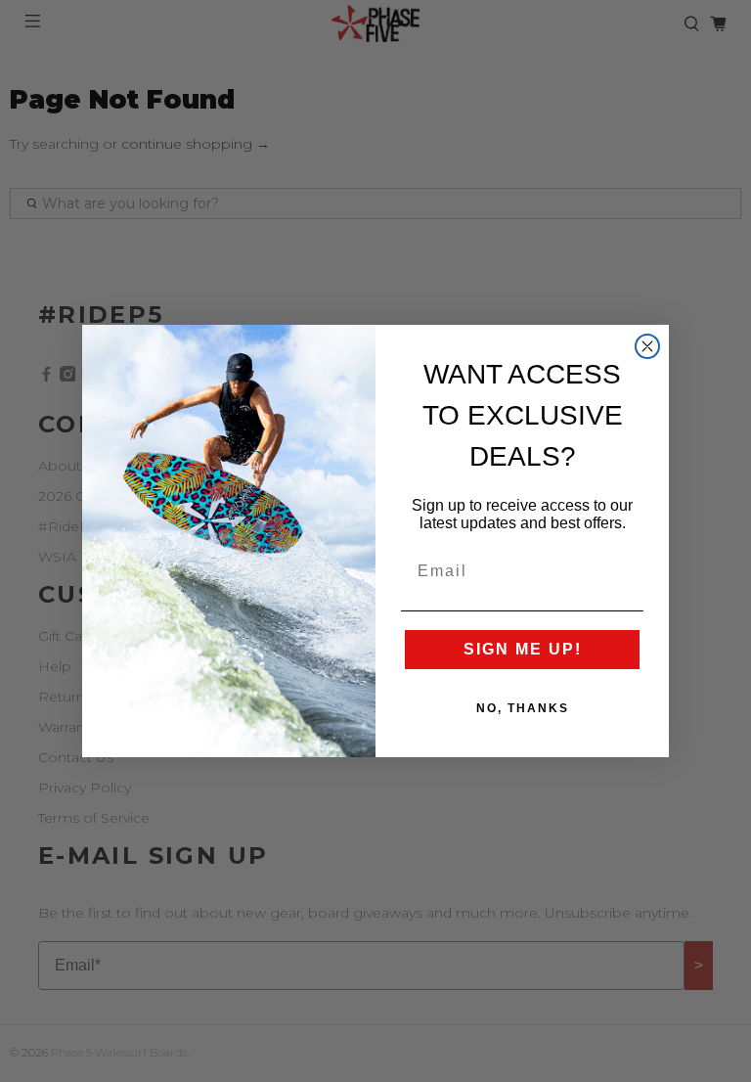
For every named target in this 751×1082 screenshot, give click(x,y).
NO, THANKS (522, 708)
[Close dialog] (647, 346)
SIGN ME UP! (523, 649)
